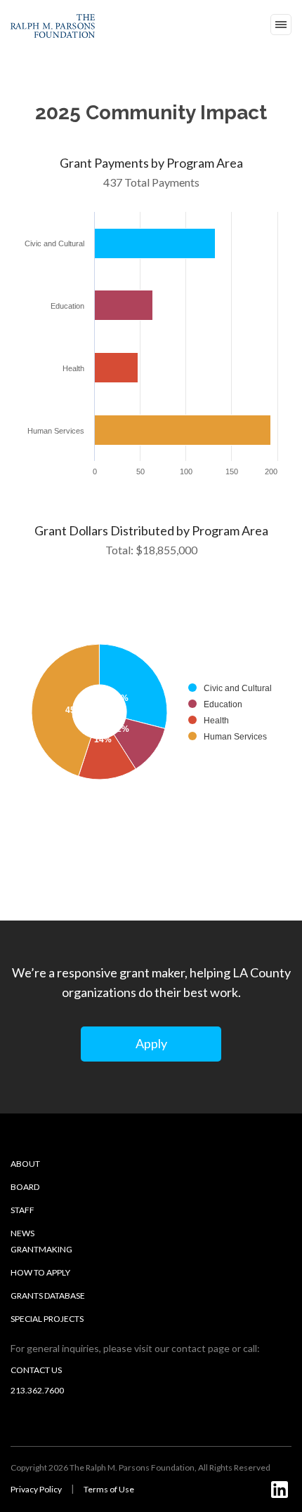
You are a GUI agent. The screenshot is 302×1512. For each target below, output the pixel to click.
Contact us (36, 1370)
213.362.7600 (37, 1390)
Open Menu (280, 24)
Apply (151, 1043)
